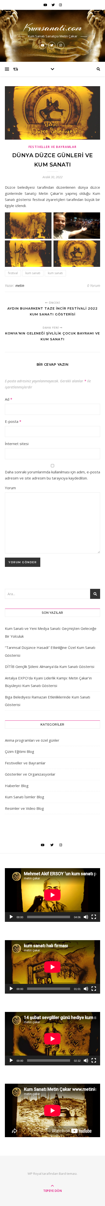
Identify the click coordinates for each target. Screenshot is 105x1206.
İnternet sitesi (17, 443)
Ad (8, 399)
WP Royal (35, 1173)
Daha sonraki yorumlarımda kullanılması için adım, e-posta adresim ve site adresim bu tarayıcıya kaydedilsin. (52, 474)
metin (19, 285)
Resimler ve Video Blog (24, 808)
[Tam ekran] (93, 917)
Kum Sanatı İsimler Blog (24, 796)
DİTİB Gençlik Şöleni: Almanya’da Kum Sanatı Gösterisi (49, 666)
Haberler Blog (17, 785)
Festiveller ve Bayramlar (53, 147)
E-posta (13, 421)
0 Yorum (93, 285)
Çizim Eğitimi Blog (19, 751)
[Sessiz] (86, 917)
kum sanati (32, 273)
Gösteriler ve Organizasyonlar (30, 774)
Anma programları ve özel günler (32, 740)
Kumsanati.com (52, 27)
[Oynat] (11, 917)
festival (13, 273)
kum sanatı (55, 273)
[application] (52, 895)
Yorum (10, 487)
